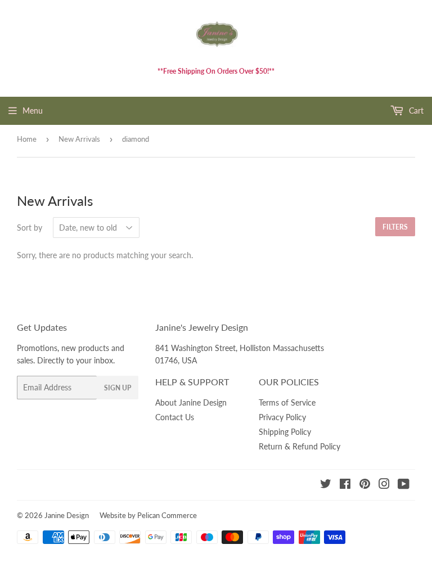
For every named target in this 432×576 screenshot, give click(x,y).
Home (27, 138)
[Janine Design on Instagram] (384, 485)
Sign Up (117, 388)
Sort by (29, 227)
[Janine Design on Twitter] (325, 485)
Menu (32, 110)
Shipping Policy (285, 431)
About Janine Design (191, 402)
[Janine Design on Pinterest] (365, 485)
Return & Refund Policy (299, 446)
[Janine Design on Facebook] (345, 485)
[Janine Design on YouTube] (404, 485)
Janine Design (66, 515)
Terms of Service (287, 402)
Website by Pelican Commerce (148, 515)
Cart (415, 110)
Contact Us (174, 417)
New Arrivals (79, 138)
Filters (395, 227)
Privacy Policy (282, 417)
